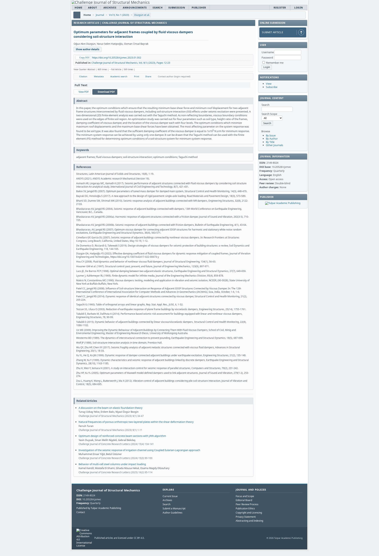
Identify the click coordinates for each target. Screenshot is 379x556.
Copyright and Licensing (249, 512)
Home (78, 7)
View (268, 83)
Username (268, 52)
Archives (109, 7)
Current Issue (170, 496)
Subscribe (271, 87)
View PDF (84, 91)
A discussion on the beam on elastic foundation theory (111, 408)
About (92, 7)
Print (136, 76)
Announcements (135, 7)
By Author (272, 138)
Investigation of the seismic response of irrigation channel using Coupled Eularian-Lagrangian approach (139, 450)
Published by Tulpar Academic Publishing (98, 508)
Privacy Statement (246, 516)
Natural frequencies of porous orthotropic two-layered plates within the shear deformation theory (136, 422)
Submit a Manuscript (174, 508)
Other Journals (274, 145)
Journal (100, 15)
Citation (83, 76)
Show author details (87, 49)
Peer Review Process (247, 504)
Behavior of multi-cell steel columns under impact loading (112, 464)
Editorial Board (244, 500)
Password (267, 57)
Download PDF (106, 91)
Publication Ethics (245, 508)
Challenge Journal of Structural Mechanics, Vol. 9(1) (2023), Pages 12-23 (131, 62)
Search (158, 7)
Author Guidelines (172, 512)
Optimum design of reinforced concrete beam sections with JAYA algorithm (122, 436)
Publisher (199, 7)
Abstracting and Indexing (249, 520)
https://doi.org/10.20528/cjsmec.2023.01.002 (116, 57)
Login (298, 7)
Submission (176, 7)
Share (148, 76)
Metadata (99, 76)
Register (280, 7)
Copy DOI (84, 57)
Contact (80, 512)
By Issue (271, 135)
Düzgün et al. (142, 15)
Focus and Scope (245, 496)
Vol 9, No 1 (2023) (119, 15)
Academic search (118, 76)
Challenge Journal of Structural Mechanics (108, 490)
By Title (270, 142)
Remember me (274, 62)
